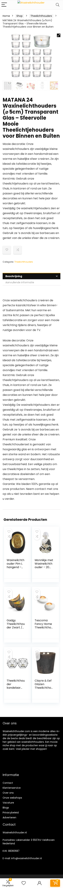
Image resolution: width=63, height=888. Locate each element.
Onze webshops (12, 797)
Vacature (8, 802)
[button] (58, 35)
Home (6, 16)
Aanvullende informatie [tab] (19, 282)
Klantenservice (12, 788)
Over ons (8, 793)
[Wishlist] (24, 883)
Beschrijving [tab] (13, 276)
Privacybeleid (11, 812)
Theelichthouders (41, 16)
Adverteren (9, 817)
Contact (8, 783)
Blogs (6, 807)
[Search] (57, 5)
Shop (19, 16)
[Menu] (4, 5)
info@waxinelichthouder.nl (26, 858)
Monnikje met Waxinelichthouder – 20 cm (44, 565)
